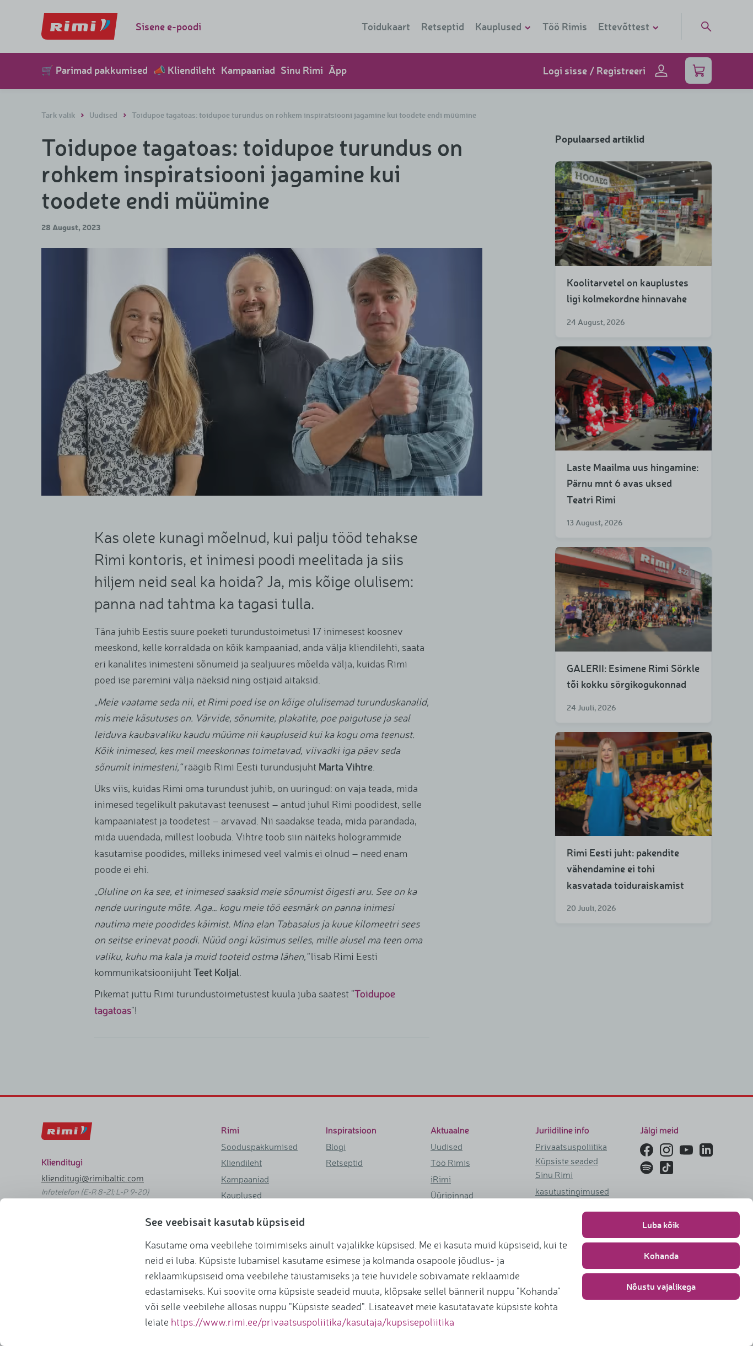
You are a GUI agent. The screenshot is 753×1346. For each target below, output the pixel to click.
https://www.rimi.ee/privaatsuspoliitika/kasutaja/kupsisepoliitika (312, 1322)
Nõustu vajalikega (661, 1286)
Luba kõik (661, 1224)
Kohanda (661, 1255)
